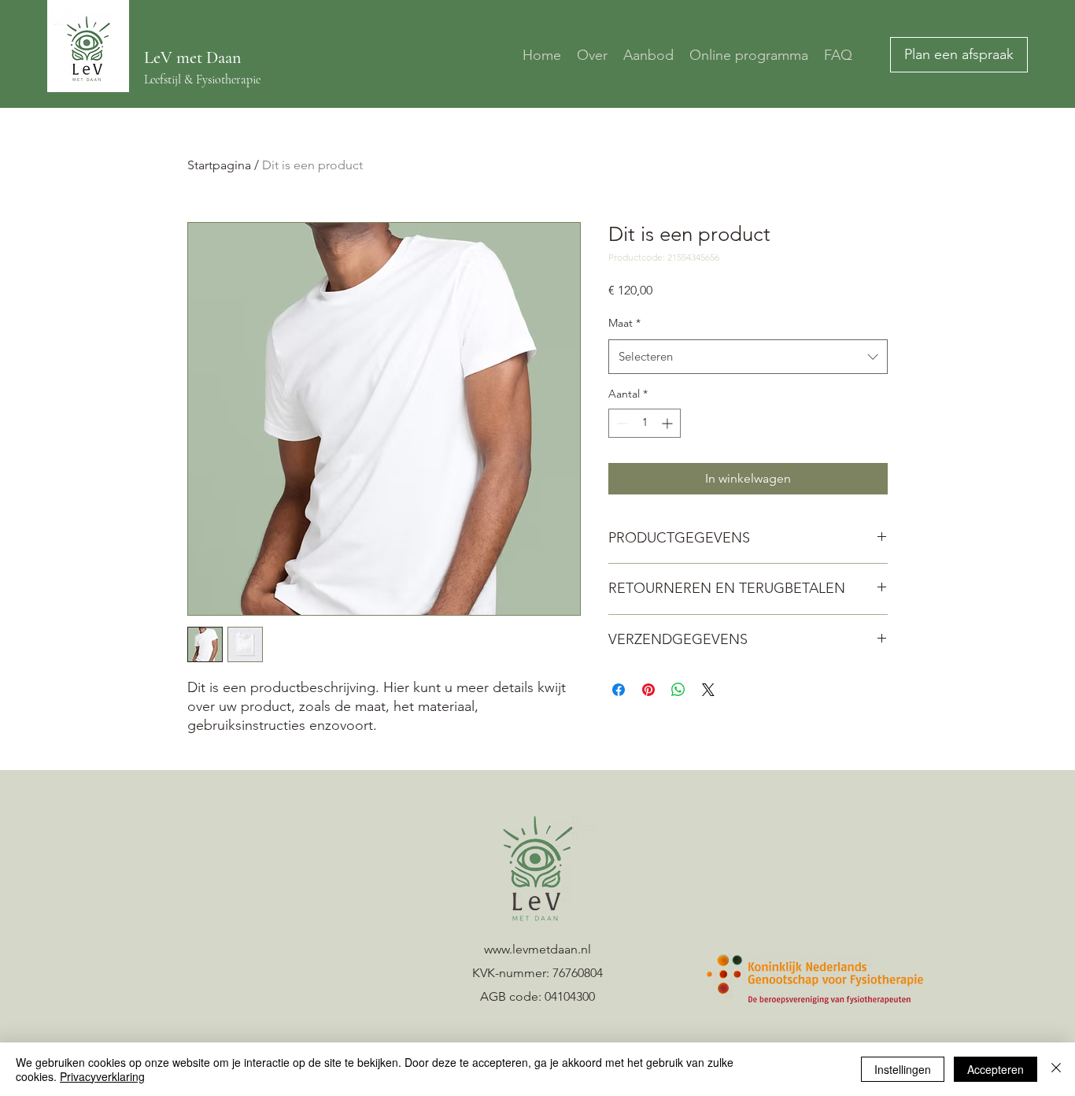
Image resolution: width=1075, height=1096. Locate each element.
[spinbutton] (644, 423)
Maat (624, 323)
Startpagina (219, 164)
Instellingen (902, 1069)
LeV (160, 57)
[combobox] (748, 356)
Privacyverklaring (102, 1076)
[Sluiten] (1056, 1069)
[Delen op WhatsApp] (678, 689)
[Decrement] (620, 423)
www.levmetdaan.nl (537, 949)
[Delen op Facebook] (618, 689)
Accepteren (995, 1069)
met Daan (208, 57)
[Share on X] (708, 689)
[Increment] (668, 423)
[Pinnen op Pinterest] (648, 689)
